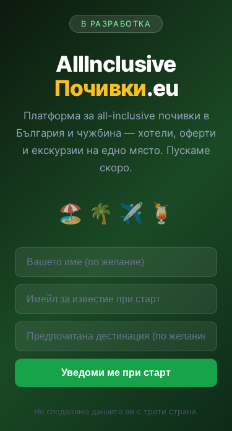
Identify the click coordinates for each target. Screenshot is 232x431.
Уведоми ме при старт (116, 372)
